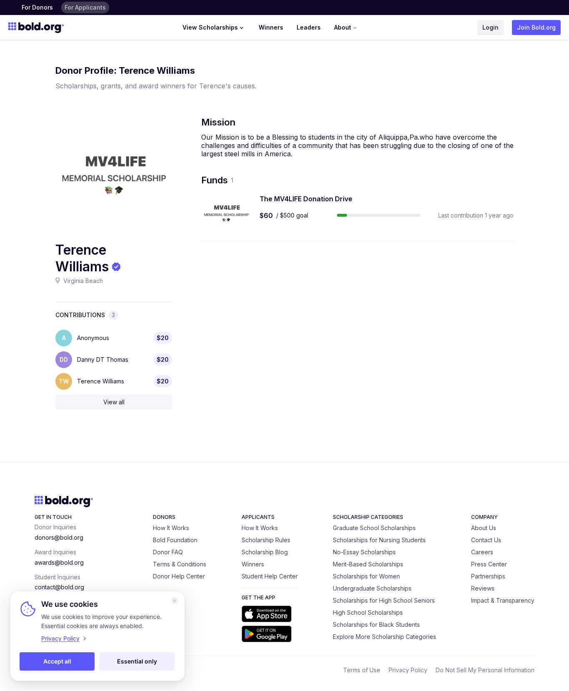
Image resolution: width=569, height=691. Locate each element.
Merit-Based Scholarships (368, 564)
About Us (483, 527)
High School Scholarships (368, 612)
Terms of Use (361, 669)
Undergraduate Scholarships (372, 588)
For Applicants (85, 7)
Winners (271, 27)
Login (490, 27)
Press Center (489, 564)
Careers (482, 552)
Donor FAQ (168, 552)
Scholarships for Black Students (376, 624)
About (342, 27)
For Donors (37, 7)
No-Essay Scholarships (364, 552)
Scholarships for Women (366, 576)
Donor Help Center (179, 576)
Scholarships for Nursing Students (379, 539)
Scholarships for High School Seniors (384, 600)
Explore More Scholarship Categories (384, 636)
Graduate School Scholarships (374, 527)
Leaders (309, 27)
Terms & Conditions (179, 564)
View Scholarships (210, 27)
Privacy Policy (408, 669)
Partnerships (488, 576)
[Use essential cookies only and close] (174, 600)
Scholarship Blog (265, 552)
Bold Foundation (175, 539)
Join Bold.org (536, 27)
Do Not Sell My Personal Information (485, 669)
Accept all (57, 661)
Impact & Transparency (502, 600)
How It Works (171, 527)
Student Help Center (270, 576)
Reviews (482, 588)
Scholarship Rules (266, 539)
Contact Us (486, 539)
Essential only (137, 661)
